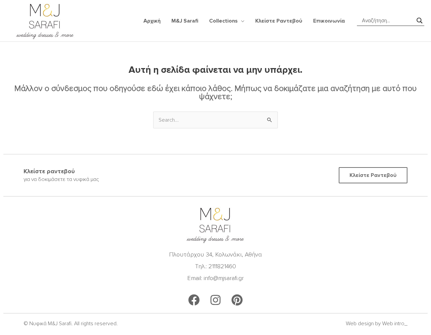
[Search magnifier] (419, 20)
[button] (241, 21)
